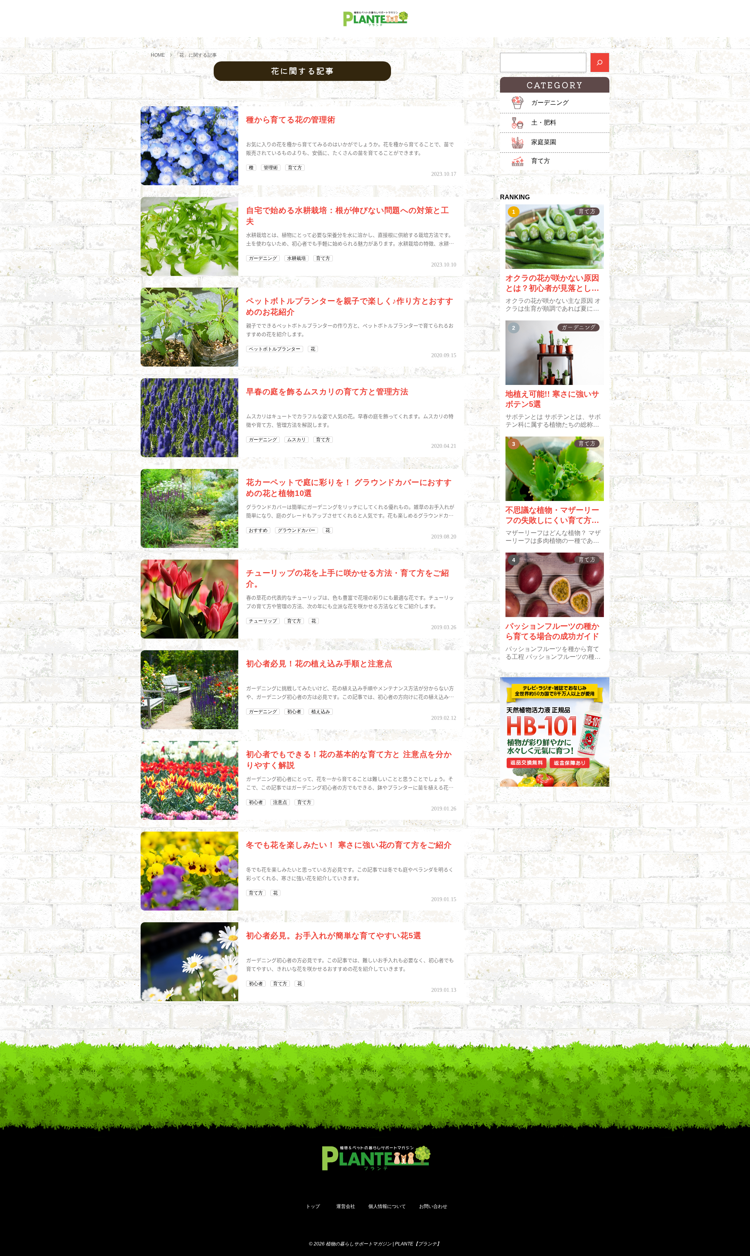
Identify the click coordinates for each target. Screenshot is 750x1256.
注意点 (280, 802)
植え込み (320, 711)
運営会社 (345, 1206)
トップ (313, 1206)
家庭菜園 (543, 142)
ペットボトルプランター (274, 349)
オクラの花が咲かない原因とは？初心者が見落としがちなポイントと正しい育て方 (552, 283)
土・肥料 (543, 122)
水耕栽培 (296, 258)
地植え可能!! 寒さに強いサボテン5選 (552, 399)
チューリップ (263, 621)
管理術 (271, 167)
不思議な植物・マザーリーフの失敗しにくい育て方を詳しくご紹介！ (552, 515)
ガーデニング (263, 258)
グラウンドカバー (296, 530)
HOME (158, 55)
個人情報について (387, 1206)
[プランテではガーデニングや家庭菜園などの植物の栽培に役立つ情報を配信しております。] (375, 18)
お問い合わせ (433, 1206)
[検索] (599, 62)
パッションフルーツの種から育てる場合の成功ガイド (552, 631)
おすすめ (258, 530)
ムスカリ (296, 439)
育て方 (295, 167)
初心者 (294, 711)
